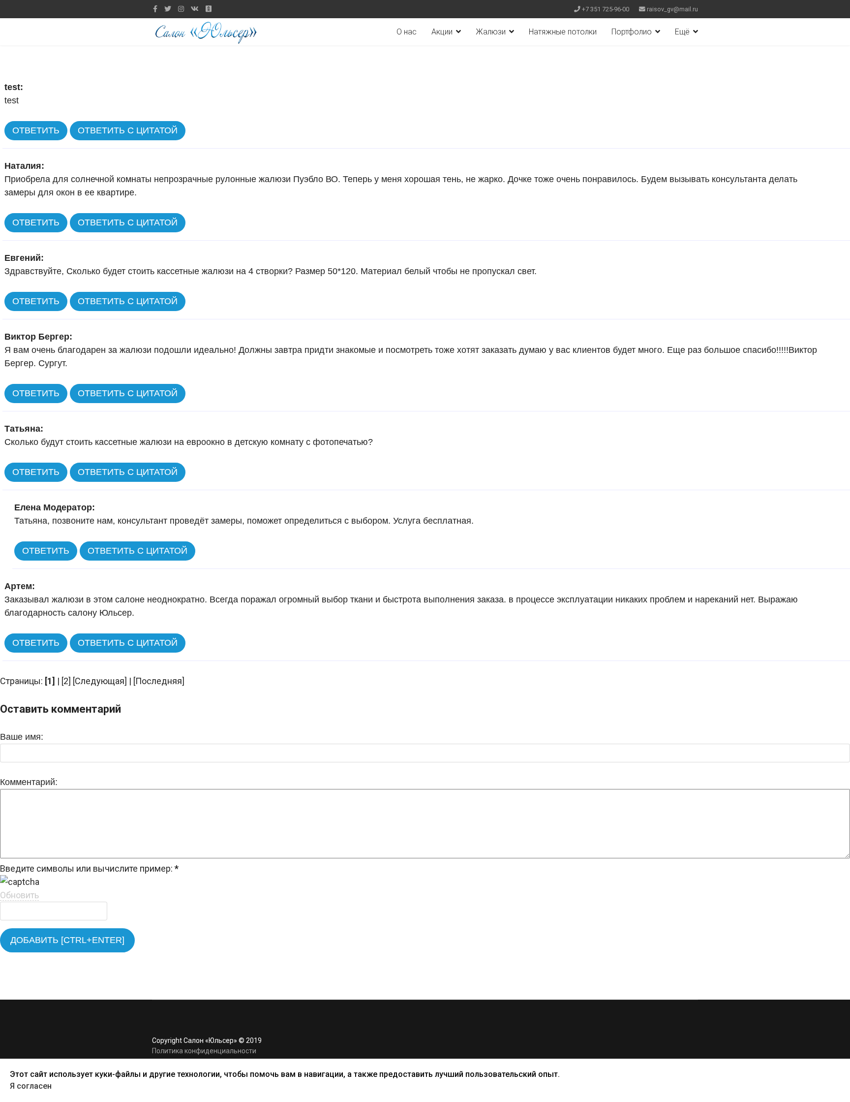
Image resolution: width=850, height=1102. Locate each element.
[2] (66, 681)
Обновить (19, 895)
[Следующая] (100, 681)
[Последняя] (158, 681)
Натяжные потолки (563, 31)
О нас (406, 31)
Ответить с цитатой (128, 130)
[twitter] (167, 9)
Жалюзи (491, 31)
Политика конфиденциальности (204, 1051)
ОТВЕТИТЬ (36, 130)
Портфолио (631, 31)
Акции (442, 31)
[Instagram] (181, 9)
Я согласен (31, 1086)
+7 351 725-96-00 (605, 9)
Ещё (682, 31)
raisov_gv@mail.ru (672, 9)
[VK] (195, 9)
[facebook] (155, 9)
